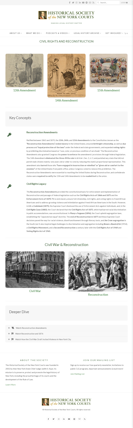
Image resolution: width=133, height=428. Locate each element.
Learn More (10, 384)
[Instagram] (59, 419)
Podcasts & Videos (57, 33)
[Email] (79, 419)
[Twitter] (53, 419)
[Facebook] (48, 419)
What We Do (33, 33)
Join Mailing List (77, 374)
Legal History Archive (86, 33)
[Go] (98, 3)
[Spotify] (74, 419)
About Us (15, 33)
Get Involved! (113, 33)
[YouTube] (69, 419)
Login (123, 2)
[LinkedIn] (64, 419)
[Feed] (85, 419)
